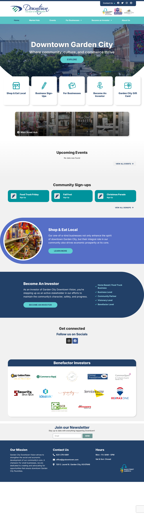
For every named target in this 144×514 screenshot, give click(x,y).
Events (53, 20)
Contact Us (108, 3)
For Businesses (72, 20)
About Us (126, 20)
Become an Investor (101, 20)
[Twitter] (122, 3)
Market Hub (34, 20)
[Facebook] (118, 3)
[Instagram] (127, 3)
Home (16, 20)
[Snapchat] (131, 3)
